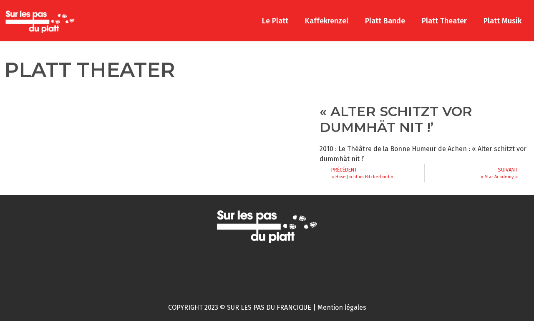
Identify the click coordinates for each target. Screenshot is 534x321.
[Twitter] (250, 270)
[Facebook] (218, 270)
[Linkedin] (315, 270)
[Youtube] (283, 270)
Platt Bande (385, 20)
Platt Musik (502, 20)
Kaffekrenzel (326, 20)
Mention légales (341, 307)
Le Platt (275, 20)
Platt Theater (444, 20)
